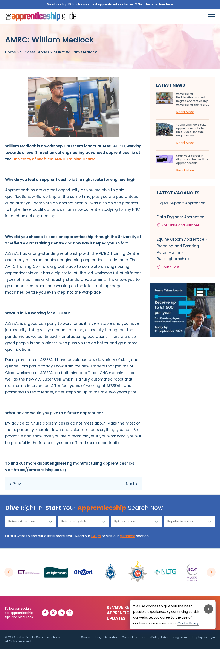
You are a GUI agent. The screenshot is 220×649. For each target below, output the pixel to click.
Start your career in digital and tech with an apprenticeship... (192, 159)
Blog (98, 637)
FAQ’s (96, 536)
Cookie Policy (188, 623)
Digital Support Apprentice (181, 203)
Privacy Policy (150, 637)
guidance (127, 536)
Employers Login (203, 637)
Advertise (111, 637)
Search (86, 637)
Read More (185, 111)
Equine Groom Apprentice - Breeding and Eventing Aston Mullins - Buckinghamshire (182, 253)
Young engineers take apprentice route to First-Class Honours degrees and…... (191, 130)
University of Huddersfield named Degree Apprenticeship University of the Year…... (192, 99)
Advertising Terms (175, 637)
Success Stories (34, 52)
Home (10, 52)
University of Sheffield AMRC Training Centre (54, 159)
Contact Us (129, 637)
